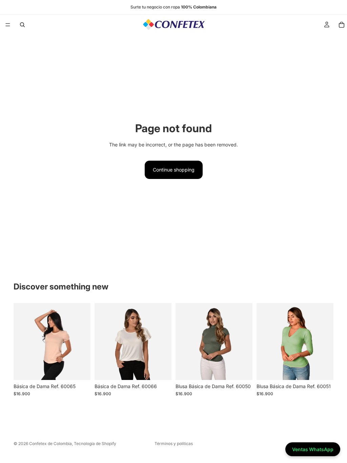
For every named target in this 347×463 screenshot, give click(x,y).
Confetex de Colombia (50, 443)
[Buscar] (22, 24)
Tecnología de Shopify (95, 443)
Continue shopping (174, 170)
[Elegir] (80, 369)
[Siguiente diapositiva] (83, 341)
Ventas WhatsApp (312, 449)
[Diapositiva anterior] (21, 341)
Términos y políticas (174, 443)
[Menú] (8, 25)
